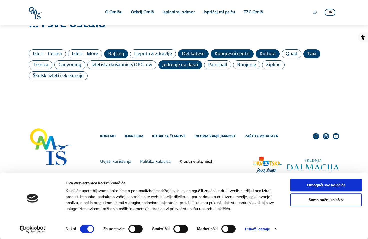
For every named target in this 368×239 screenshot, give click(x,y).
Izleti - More (85, 54)
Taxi (311, 54)
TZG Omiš (253, 12)
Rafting (116, 54)
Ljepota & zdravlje (153, 54)
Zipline (273, 65)
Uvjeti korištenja (115, 162)
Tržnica (40, 65)
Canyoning (69, 65)
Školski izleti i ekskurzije (58, 76)
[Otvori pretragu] (315, 13)
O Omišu (113, 12)
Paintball (217, 65)
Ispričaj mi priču (219, 12)
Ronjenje (246, 65)
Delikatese (193, 54)
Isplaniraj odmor (178, 12)
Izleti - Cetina (47, 54)
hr (330, 12)
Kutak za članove (169, 136)
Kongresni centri (232, 54)
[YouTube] (336, 136)
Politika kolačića (155, 162)
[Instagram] (326, 136)
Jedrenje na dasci (180, 65)
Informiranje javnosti (215, 136)
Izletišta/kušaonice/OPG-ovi (121, 65)
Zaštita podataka (261, 136)
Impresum (134, 136)
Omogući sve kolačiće (326, 185)
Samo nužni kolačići (326, 200)
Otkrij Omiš (142, 12)
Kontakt (108, 136)
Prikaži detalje (257, 229)
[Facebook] (316, 136)
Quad (291, 54)
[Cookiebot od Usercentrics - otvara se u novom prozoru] (32, 229)
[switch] (135, 229)
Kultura (268, 54)
